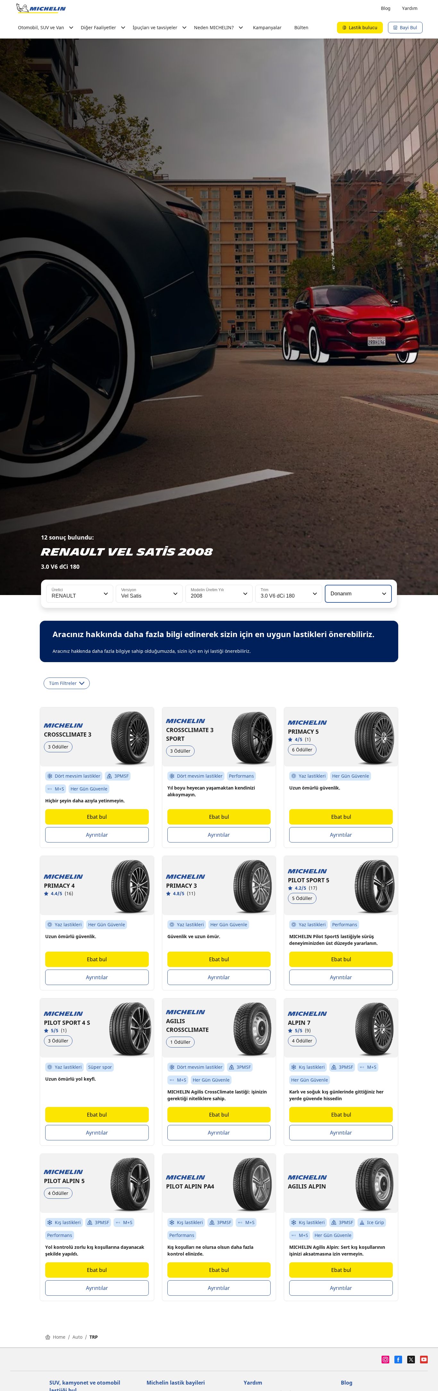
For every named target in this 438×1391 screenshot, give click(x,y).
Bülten (301, 27)
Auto (77, 1337)
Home (59, 1337)
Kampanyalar (267, 27)
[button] (105, 594)
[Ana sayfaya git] (41, 8)
